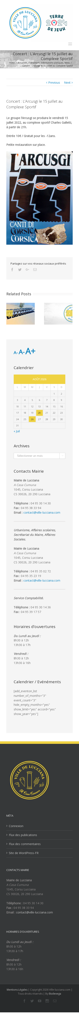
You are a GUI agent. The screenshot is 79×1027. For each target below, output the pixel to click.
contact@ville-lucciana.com (41, 512)
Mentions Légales (17, 989)
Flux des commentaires (25, 844)
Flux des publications (23, 835)
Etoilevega (55, 993)
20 (39, 412)
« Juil (17, 431)
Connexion (16, 826)
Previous (54, 82)
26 (32, 419)
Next (67, 82)
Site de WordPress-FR (24, 853)
